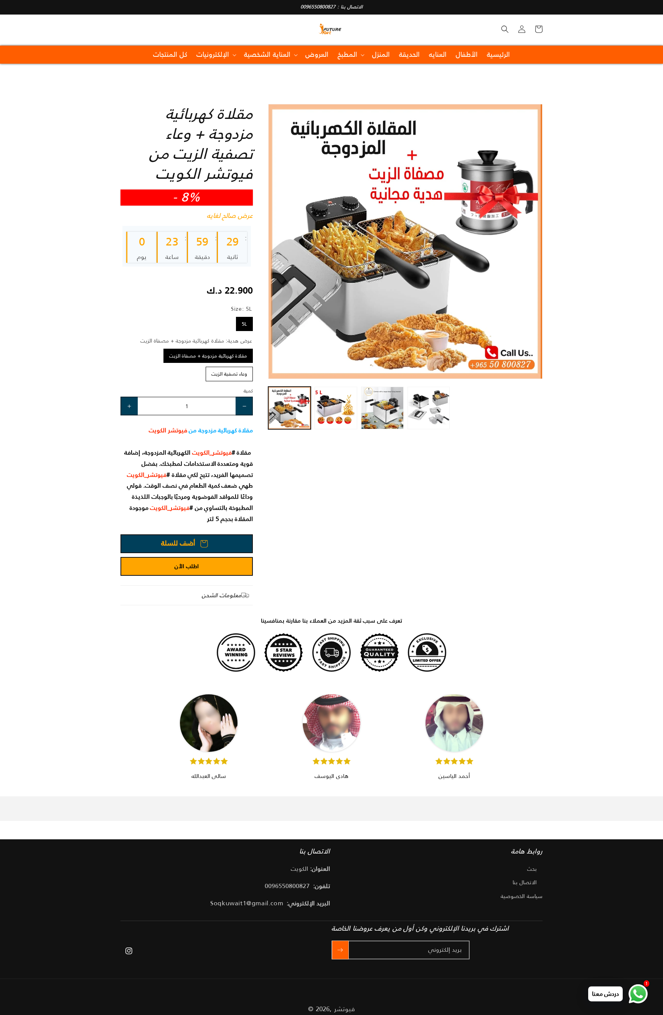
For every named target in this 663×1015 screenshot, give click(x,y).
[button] (504, 29)
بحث (532, 869)
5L (244, 324)
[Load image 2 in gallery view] (336, 408)
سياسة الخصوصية (522, 896)
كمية (248, 391)
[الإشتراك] (340, 950)
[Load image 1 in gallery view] (289, 408)
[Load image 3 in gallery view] (382, 408)
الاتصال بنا (525, 882)
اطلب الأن (187, 566)
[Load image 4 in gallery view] (428, 408)
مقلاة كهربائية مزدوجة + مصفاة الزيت (208, 356)
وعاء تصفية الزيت (229, 374)
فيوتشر (344, 1009)
